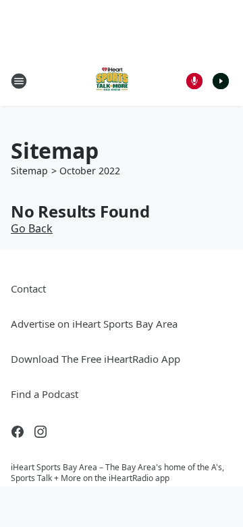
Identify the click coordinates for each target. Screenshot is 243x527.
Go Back (32, 228)
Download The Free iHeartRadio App (95, 359)
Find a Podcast (44, 394)
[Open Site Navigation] (19, 81)
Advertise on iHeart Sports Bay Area (94, 323)
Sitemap (29, 170)
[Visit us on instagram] (40, 432)
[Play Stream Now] (221, 81)
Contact (28, 288)
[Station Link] (112, 81)
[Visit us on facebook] (17, 432)
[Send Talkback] (194, 81)
